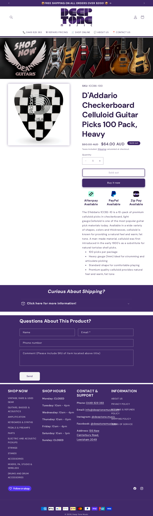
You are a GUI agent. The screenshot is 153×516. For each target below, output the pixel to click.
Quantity (86, 154)
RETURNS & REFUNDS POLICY (123, 411)
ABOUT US (117, 398)
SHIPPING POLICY (121, 418)
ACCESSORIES (16, 458)
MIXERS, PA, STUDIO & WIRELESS (20, 466)
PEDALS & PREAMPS (19, 427)
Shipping (102, 149)
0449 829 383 (95, 402)
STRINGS (12, 447)
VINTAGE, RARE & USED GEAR (20, 400)
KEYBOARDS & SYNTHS (20, 422)
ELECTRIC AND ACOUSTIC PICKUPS (22, 440)
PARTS (11, 433)
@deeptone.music (103, 416)
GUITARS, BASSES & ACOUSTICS (19, 409)
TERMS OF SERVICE (122, 424)
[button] (11, 17)
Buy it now (113, 182)
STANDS (12, 453)
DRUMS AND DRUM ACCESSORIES (18, 475)
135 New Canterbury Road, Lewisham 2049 (88, 435)
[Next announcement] (144, 3)
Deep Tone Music (80, 514)
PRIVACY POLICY (120, 404)
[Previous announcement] (9, 3)
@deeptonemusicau (104, 423)
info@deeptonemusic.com (102, 409)
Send (30, 376)
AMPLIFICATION (16, 416)
